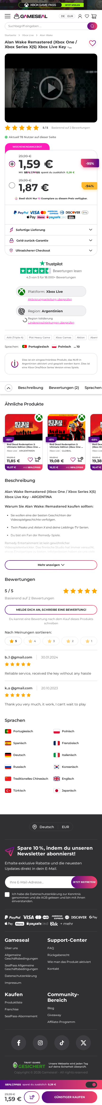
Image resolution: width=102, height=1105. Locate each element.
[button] (93, 16)
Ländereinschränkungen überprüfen (51, 322)
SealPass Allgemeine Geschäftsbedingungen (21, 967)
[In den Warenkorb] (37, 459)
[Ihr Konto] (80, 16)
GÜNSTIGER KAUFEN (69, 1097)
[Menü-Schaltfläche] (7, 16)
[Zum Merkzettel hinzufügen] (92, 43)
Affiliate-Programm (61, 1022)
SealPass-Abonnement (21, 1016)
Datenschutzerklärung (46, 894)
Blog (50, 1008)
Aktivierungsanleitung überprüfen (50, 299)
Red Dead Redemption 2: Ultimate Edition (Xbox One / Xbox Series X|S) (23, 445)
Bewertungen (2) (64, 387)
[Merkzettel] (86, 16)
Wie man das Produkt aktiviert (69, 962)
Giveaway (54, 1015)
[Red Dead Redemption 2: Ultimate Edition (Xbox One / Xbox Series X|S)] (23, 427)
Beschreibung (30, 387)
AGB (44, 897)
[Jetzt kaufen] (31, 1097)
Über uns (11, 948)
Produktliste (13, 1002)
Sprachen (93, 387)
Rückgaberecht (58, 955)
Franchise (12, 1009)
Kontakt (53, 968)
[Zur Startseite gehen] (31, 16)
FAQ (50, 948)
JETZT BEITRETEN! (84, 882)
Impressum (13, 982)
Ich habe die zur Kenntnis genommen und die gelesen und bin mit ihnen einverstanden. (48, 897)
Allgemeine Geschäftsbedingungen (21, 956)
